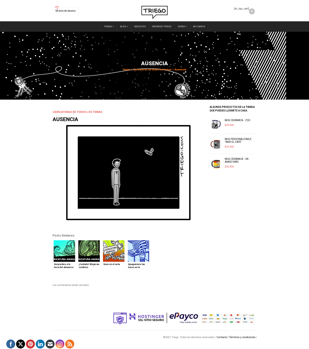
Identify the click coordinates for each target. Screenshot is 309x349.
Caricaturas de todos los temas (152, 69)
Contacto (222, 337)
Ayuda (181, 26)
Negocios (140, 26)
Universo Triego (161, 26)
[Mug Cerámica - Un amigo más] (216, 163)
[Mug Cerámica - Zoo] (216, 124)
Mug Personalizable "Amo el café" (238, 140)
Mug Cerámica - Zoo (237, 120)
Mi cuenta (199, 26)
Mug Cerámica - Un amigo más (236, 160)
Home (126, 69)
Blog (123, 26)
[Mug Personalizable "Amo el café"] (216, 144)
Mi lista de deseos (66, 10)
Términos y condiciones (242, 337)
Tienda (108, 26)
